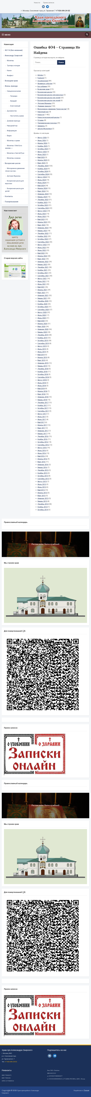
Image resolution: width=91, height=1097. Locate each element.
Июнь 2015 (42, 487)
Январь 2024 (42, 197)
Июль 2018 (42, 383)
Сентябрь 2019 (43, 343)
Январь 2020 (42, 332)
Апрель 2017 (42, 425)
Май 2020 (41, 321)
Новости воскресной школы (48, 117)
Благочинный (15, 106)
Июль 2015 (42, 484)
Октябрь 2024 (43, 171)
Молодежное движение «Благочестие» (15, 169)
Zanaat (86, 1090)
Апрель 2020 (42, 324)
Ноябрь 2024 (42, 169)
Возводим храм (11, 81)
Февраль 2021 (43, 295)
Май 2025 (41, 157)
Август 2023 (42, 211)
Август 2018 (42, 380)
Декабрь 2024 (43, 166)
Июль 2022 (42, 248)
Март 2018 (41, 394)
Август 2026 (42, 138)
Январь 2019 (42, 366)
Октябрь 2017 (43, 408)
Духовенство (12, 111)
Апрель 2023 (42, 222)
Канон (9, 70)
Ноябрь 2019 (42, 338)
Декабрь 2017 (43, 403)
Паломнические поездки (47, 123)
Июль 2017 (42, 417)
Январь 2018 (42, 400)
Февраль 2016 (43, 465)
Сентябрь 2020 (43, 310)
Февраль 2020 (43, 329)
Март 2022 (41, 259)
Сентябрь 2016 (43, 445)
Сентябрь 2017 (43, 411)
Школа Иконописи (45, 129)
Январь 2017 (42, 434)
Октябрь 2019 (43, 341)
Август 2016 (42, 448)
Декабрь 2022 (43, 233)
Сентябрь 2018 (43, 377)
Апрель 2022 (42, 256)
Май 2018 (41, 389)
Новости (37, 3)
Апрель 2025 (42, 160)
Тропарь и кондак (13, 65)
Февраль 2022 (43, 262)
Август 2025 (42, 152)
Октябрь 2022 (43, 239)
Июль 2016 (42, 451)
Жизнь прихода (11, 86)
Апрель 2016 (42, 459)
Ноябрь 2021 (42, 270)
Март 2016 (41, 462)
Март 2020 (41, 327)
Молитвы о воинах (14, 158)
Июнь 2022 (42, 250)
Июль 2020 (42, 315)
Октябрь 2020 (43, 307)
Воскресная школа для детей (14, 190)
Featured (41, 78)
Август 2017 (42, 414)
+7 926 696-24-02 (11, 1062)
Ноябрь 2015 (42, 473)
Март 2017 (41, 428)
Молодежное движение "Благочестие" (52, 109)
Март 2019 (41, 360)
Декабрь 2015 (43, 470)
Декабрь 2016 (43, 436)
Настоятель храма (17, 116)
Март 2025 (41, 163)
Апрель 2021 (42, 290)
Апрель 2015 (42, 493)
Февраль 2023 (43, 228)
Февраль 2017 (43, 431)
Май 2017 (41, 422)
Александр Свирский (13, 55)
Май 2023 (41, 219)
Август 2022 (42, 245)
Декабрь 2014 (43, 504)
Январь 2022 (42, 265)
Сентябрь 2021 (43, 276)
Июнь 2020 (42, 318)
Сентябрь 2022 (43, 242)
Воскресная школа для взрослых (14, 182)
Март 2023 (41, 225)
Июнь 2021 (42, 284)
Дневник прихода (13, 121)
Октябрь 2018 (43, 374)
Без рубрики (42, 86)
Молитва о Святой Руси (15, 153)
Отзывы (41, 120)
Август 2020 (42, 312)
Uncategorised (43, 81)
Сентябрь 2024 (43, 174)
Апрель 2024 (42, 188)
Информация (12, 131)
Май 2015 (41, 490)
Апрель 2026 (42, 143)
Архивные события (45, 84)
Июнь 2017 (42, 419)
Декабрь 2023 (43, 200)
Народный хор (12, 126)
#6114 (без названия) (14, 50)
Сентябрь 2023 (43, 208)
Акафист (10, 75)
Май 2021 (41, 287)
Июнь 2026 (42, 140)
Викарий (13, 101)
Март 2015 (41, 496)
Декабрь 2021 (43, 267)
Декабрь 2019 (43, 335)
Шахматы (41, 126)
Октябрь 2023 (43, 205)
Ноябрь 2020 (42, 304)
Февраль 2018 (43, 397)
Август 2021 (42, 279)
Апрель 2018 (42, 391)
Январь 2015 (42, 501)
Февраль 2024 (43, 194)
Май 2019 (41, 355)
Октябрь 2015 (43, 476)
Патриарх (13, 96)
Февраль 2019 (43, 363)
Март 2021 (41, 293)
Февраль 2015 (43, 498)
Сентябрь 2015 (43, 479)
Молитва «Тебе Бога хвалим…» (13, 147)
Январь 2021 (42, 298)
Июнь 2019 (42, 352)
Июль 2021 (42, 281)
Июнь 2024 (42, 183)
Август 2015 (42, 482)
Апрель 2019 (42, 357)
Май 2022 (41, 253)
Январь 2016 (42, 467)
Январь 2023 (42, 231)
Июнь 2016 (42, 453)
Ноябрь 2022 (42, 236)
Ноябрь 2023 (42, 203)
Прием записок (48, 3)
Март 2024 (41, 191)
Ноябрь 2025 (42, 146)
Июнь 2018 (42, 386)
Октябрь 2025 (43, 149)
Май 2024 (41, 186)
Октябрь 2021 (43, 273)
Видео (9, 136)
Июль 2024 (42, 180)
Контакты (9, 196)
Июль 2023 (42, 214)
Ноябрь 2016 (42, 439)
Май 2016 (41, 456)
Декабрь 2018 (43, 369)
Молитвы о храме (13, 140)
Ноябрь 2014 (42, 507)
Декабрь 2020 (43, 301)
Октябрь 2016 (43, 442)
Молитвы (10, 60)
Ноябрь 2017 (42, 405)
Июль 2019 (42, 349)
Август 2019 (42, 346)
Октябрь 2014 (43, 510)
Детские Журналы (13, 176)
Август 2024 (42, 177)
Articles (40, 75)
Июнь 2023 (42, 217)
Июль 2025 (42, 155)
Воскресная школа (12, 163)
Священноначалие (14, 91)
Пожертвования (11, 202)
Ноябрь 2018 (42, 372)
